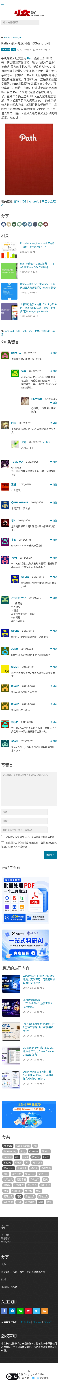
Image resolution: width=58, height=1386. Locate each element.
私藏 (38, 1190)
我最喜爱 (21, 1179)
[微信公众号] (20, 1311)
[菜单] (3, 4)
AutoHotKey (10, 1151)
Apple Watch (23, 1145)
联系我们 (6, 1238)
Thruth (39, 49)
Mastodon (25, 1322)
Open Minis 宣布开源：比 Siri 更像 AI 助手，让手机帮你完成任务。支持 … (38, 1075)
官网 (16, 201)
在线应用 (16, 1173)
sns (30, 330)
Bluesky (37, 1322)
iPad (25, 1156)
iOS (13, 49)
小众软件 (18, 1374)
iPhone (35, 1156)
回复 (54, 353)
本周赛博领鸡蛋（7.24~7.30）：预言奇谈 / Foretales (37, 1003)
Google (7, 1156)
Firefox (46, 1151)
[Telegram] (12, 1311)
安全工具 (43, 1173)
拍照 (45, 1179)
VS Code (37, 1162)
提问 (3, 1279)
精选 (19, 1196)
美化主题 (8, 1202)
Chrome (33, 1151)
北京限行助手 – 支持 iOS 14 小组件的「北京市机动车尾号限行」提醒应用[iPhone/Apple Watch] (38, 308)
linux (46, 1156)
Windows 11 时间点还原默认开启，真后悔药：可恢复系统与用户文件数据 (39, 979)
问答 (40, 1202)
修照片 (34, 1168)
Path (24, 330)
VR (26, 1162)
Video (18, 1162)
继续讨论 (6, 1241)
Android (6, 49)
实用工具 (8, 1179)
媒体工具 (29, 1173)
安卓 (36, 330)
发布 (3, 1264)
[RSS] (44, 1311)
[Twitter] (36, 1311)
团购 (6, 1173)
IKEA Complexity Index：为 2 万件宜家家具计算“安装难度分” (39, 1027)
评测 (19, 1202)
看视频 (28, 1190)
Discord (48, 1322)
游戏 (6, 1190)
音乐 (49, 1202)
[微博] (28, 1311)
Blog (22, 1151)
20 (49, 49)
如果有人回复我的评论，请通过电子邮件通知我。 (31, 837)
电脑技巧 (16, 1190)
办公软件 (46, 1168)
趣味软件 (29, 1202)
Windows (9, 1168)
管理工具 (8, 1196)
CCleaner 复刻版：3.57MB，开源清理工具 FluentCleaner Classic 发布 (39, 1051)
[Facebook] (4, 1311)
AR (35, 1145)
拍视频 (7, 1185)
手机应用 (45, 330)
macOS (7, 1162)
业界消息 (22, 1168)
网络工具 (43, 1196)
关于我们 (6, 1234)
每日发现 (45, 1185)
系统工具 (29, 1196)
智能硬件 (19, 1185)
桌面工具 (32, 1185)
